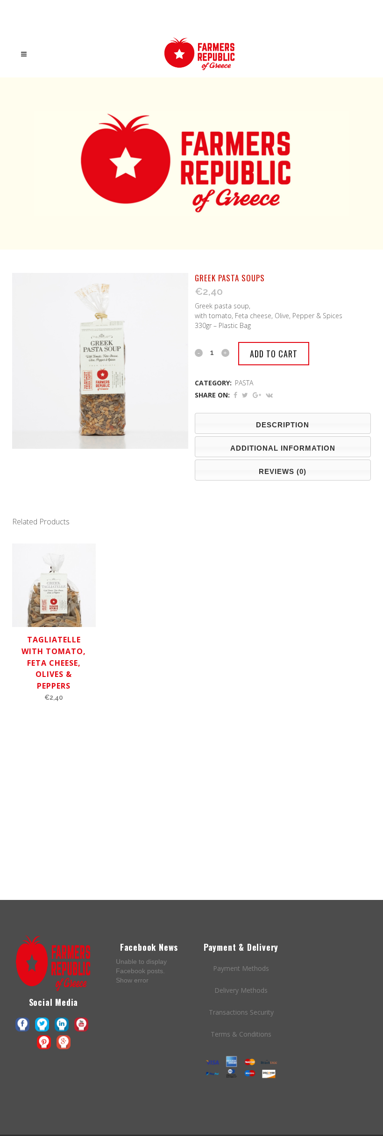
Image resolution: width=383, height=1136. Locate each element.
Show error (132, 980)
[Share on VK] (269, 394)
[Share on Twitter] (245, 394)
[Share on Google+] (257, 394)
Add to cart (274, 354)
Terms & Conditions (241, 1034)
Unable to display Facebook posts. (141, 970)
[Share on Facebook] (235, 394)
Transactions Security (241, 1012)
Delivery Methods (241, 990)
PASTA (244, 382)
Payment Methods (241, 968)
